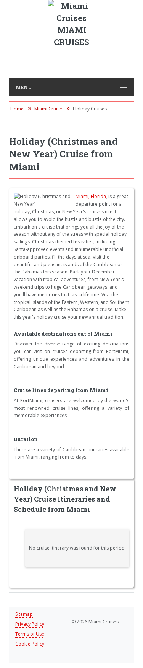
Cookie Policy (29, 644)
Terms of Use (29, 634)
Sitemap (24, 614)
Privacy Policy (29, 624)
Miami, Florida (91, 196)
